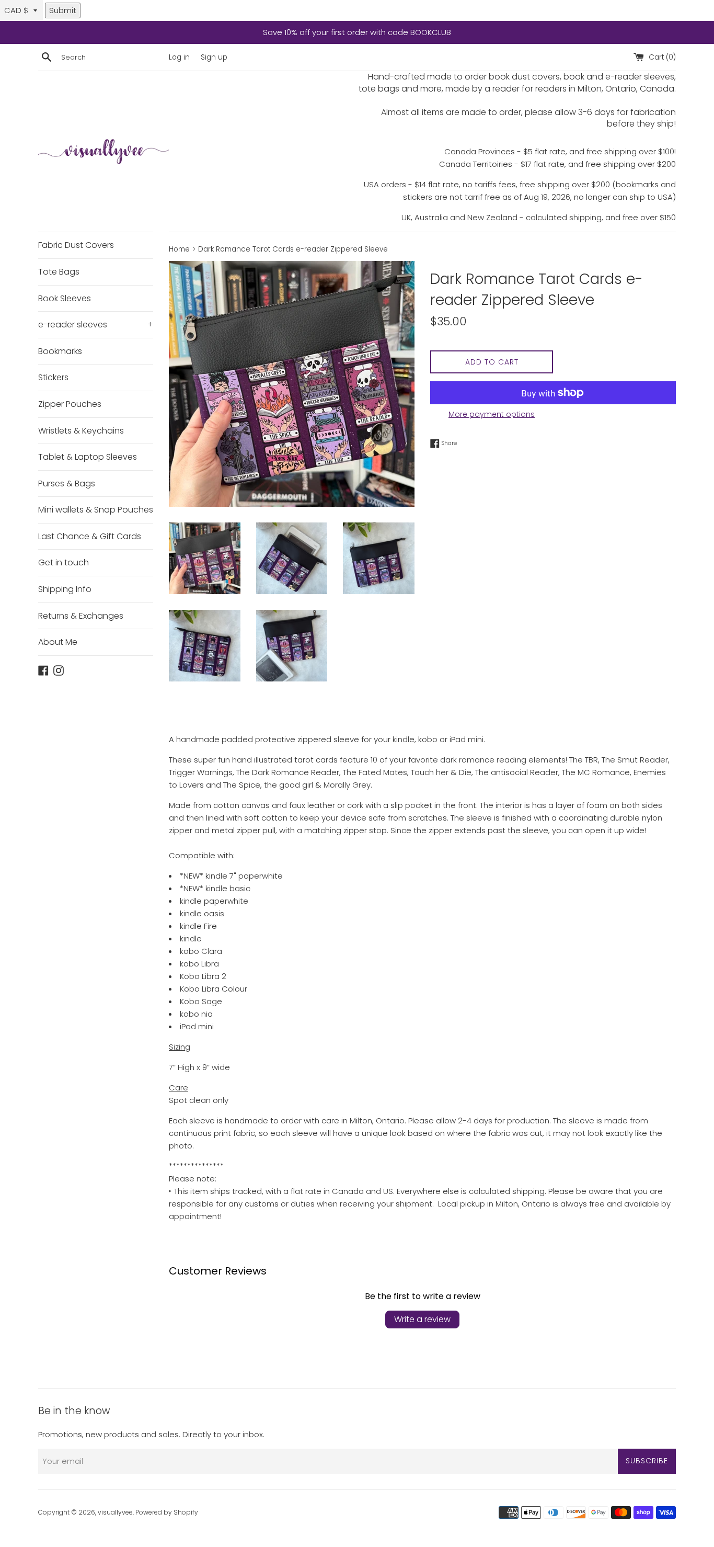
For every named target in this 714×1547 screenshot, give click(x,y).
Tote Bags (58, 272)
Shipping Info (64, 589)
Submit (62, 10)
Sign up (214, 57)
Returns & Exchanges (80, 616)
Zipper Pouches (69, 404)
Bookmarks (60, 351)
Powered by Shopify (166, 1512)
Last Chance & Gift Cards (89, 536)
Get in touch (63, 562)
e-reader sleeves (95, 324)
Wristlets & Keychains (81, 431)
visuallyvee (115, 1512)
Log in (179, 57)
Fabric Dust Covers (76, 245)
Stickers (53, 377)
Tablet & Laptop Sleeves (87, 457)
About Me (57, 642)
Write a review (422, 1319)
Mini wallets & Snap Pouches (95, 510)
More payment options (491, 414)
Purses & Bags (66, 483)
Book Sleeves (64, 298)
